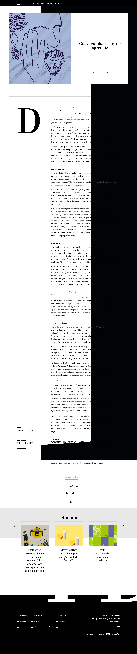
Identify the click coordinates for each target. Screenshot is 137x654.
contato (36, 621)
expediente (23, 627)
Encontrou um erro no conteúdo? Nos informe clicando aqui (77, 463)
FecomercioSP (39, 615)
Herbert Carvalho (25, 430)
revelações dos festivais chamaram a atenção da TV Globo (78, 327)
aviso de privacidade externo (43, 627)
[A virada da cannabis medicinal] (103, 535)
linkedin (71, 493)
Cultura (100, 25)
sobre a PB (23, 615)
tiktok (62, 627)
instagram (71, 486)
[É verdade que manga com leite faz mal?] (69, 535)
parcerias (23, 621)
